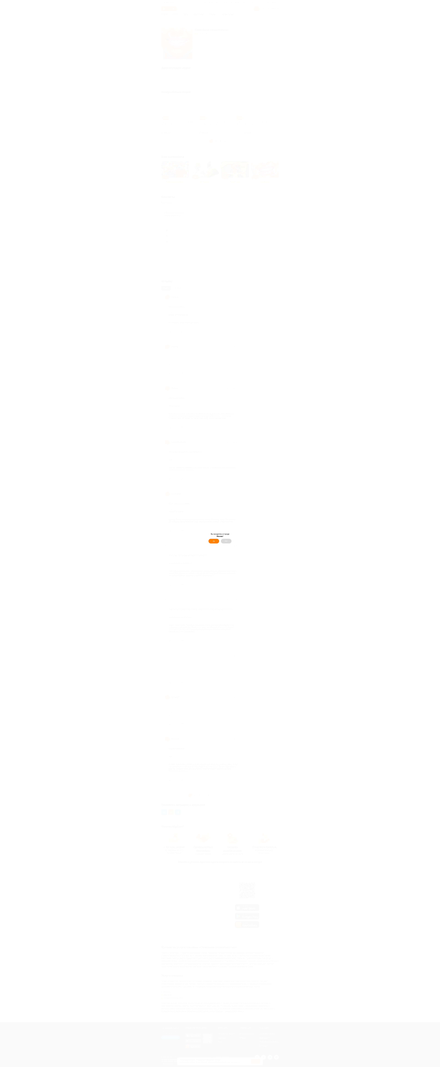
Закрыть (208, 543)
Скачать (232, 543)
